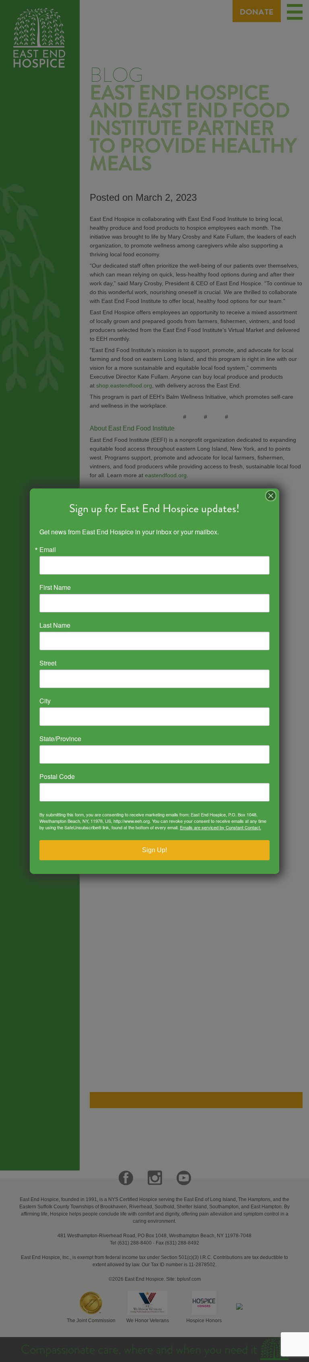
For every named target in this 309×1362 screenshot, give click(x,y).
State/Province (60, 739)
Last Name (54, 625)
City (45, 701)
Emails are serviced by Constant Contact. (220, 827)
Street (47, 663)
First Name (55, 587)
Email (47, 549)
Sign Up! (154, 850)
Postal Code (57, 776)
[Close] (271, 496)
